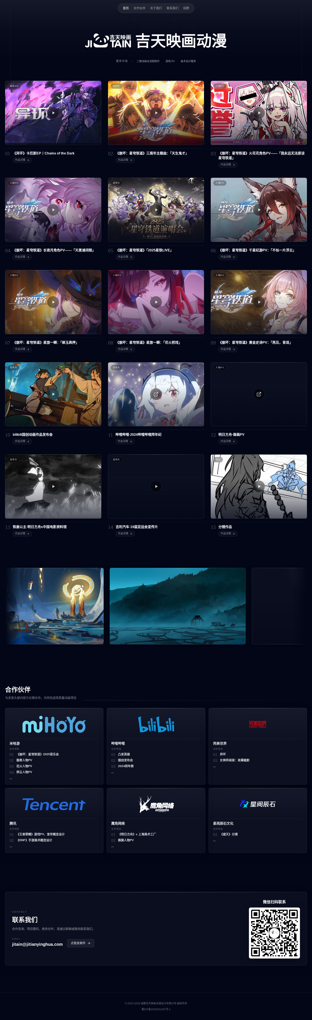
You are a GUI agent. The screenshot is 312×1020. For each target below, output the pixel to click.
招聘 (186, 8)
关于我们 (156, 8)
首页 (126, 8)
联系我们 (172, 8)
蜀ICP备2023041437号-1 (156, 1009)
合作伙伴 (139, 8)
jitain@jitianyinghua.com (37, 944)
